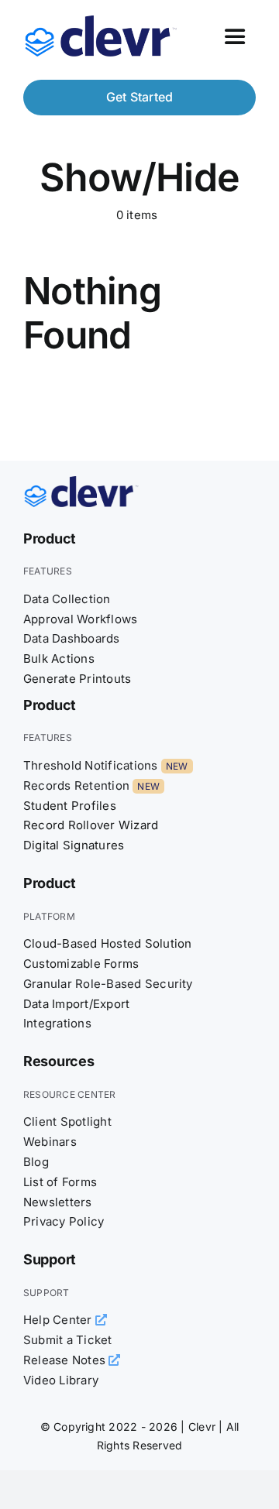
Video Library (60, 1380)
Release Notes (65, 1360)
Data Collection (67, 599)
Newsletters (57, 1202)
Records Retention (76, 785)
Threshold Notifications (90, 765)
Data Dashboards (71, 638)
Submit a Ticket (67, 1339)
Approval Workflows (80, 619)
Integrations (57, 1023)
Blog (36, 1161)
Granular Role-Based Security (108, 983)
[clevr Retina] (81, 482)
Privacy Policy (63, 1221)
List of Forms (60, 1182)
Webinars (50, 1141)
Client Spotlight (67, 1121)
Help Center (59, 1319)
